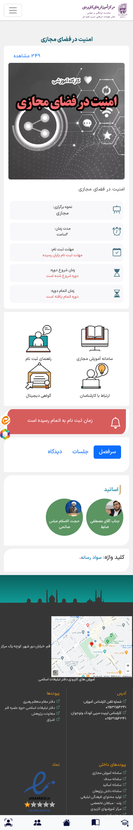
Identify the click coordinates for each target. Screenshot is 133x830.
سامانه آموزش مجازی (106, 773)
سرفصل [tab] (107, 452)
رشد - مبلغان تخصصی (106, 803)
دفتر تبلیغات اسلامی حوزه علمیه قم (30, 708)
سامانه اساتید (112, 785)
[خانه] (105, 10)
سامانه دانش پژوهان (107, 791)
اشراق (51, 720)
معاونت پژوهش (43, 714)
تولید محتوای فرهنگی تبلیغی (101, 797)
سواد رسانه (91, 557)
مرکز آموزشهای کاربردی (106, 809)
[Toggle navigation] (13, 10)
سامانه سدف (112, 779)
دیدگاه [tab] (55, 452)
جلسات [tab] (80, 452)
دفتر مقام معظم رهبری (39, 702)
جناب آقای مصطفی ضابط (105, 524)
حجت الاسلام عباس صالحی (64, 524)
